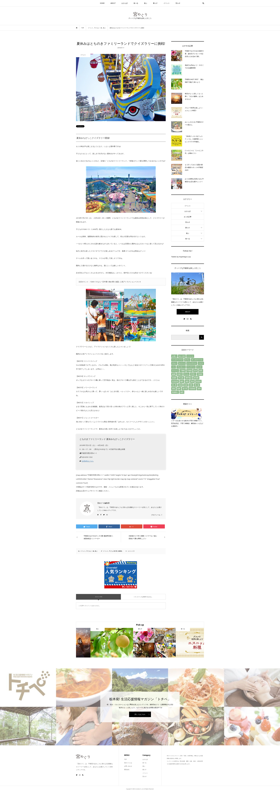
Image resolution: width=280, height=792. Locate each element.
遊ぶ (145, 3)
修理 (200, 370)
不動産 (189, 370)
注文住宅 (175, 381)
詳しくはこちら (140, 714)
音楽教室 (192, 389)
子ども (111, 551)
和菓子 (179, 374)
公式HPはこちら (88, 461)
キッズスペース (197, 360)
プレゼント (181, 367)
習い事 (174, 385)
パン (173, 367)
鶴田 (181, 392)
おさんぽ (125, 3)
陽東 (178, 389)
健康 (173, 374)
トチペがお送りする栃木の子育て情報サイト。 (187, 421)
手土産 (181, 378)
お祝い (174, 356)
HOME (102, 3)
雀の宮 (185, 389)
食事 (199, 389)
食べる (136, 3)
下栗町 (182, 370)
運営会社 (126, 769)
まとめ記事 (187, 217)
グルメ (174, 363)
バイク (201, 363)
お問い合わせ (128, 766)
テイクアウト (191, 363)
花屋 (180, 385)
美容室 (198, 381)
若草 (190, 385)
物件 (181, 381)
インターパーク (177, 360)
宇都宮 (200, 374)
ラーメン (175, 370)
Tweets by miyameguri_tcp (181, 257)
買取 (173, 389)
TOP (125, 759)
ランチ (199, 367)
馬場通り (175, 392)
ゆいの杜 (182, 356)
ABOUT (113, 3)
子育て (193, 374)
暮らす (155, 3)
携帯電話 (189, 378)
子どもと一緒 (90, 551)
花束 (185, 385)
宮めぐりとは (128, 763)
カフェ (187, 360)
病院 (187, 381)
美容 (192, 381)
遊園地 (120, 551)
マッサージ (191, 367)
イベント (167, 3)
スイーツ (182, 363)
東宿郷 (196, 378)
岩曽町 (174, 378)
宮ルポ (178, 3)
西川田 (115, 551)
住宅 (195, 370)
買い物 (197, 385)
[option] (97, 643)
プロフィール (155, 515)
